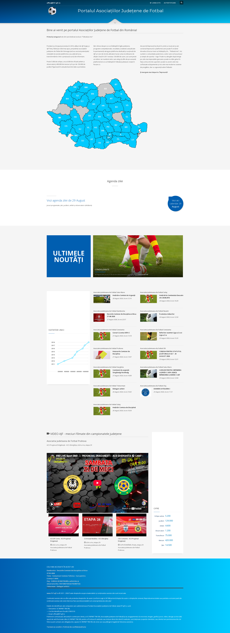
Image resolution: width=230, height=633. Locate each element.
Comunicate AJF (143, 274)
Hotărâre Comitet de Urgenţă (124, 295)
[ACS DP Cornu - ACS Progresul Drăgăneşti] (63, 525)
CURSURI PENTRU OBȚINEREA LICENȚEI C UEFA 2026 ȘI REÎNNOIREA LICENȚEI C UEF (170, 372)
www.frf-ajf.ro (53, 593)
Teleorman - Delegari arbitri (58, 586)
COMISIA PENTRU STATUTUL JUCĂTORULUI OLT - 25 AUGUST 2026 (170, 353)
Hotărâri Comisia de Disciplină (124, 407)
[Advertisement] (115, 163)
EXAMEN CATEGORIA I (162, 389)
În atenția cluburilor (167, 314)
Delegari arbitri (119, 389)
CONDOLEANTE (102, 269)
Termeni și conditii (54, 627)
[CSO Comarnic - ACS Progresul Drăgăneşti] (131, 525)
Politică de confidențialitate (74, 627)
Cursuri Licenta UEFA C (121, 333)
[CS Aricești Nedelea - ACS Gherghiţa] (97, 525)
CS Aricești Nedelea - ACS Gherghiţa (96, 539)
